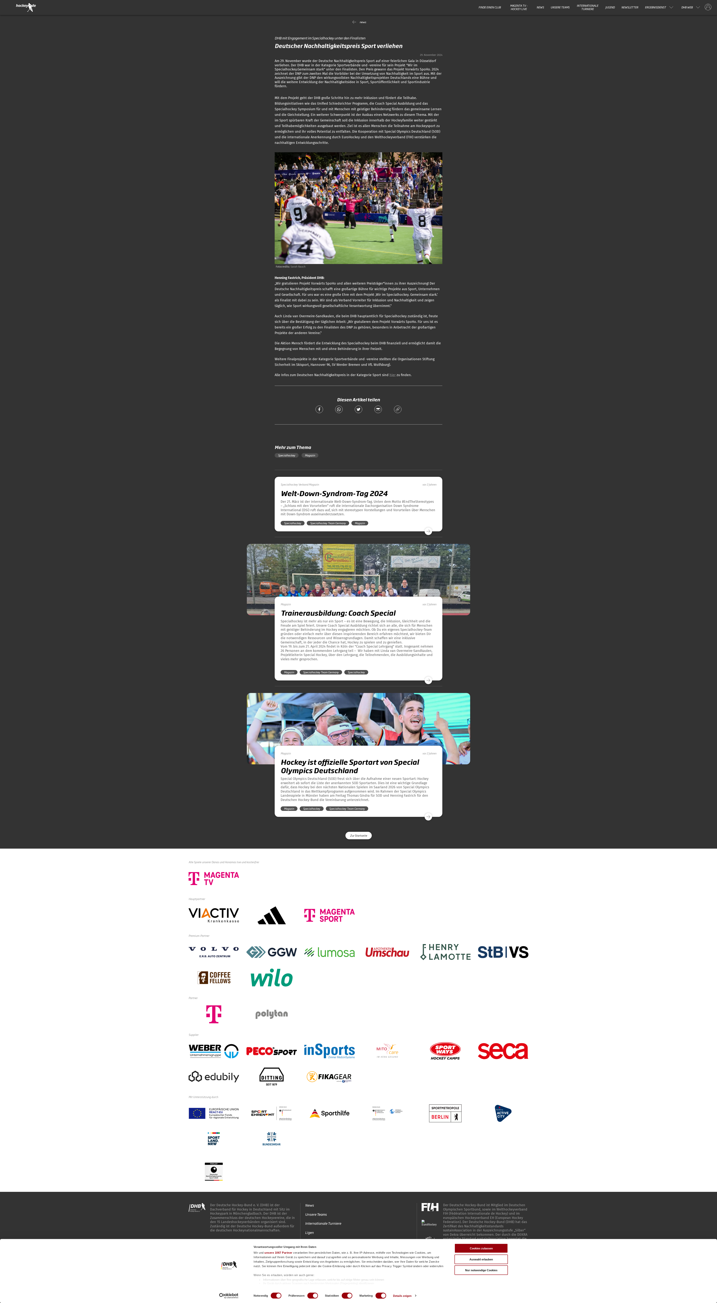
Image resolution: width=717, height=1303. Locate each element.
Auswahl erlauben (481, 1259)
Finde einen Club (490, 7)
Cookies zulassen (481, 1248)
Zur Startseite (358, 835)
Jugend (610, 7)
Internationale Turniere (587, 7)
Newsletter (629, 7)
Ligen (309, 1232)
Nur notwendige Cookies (481, 1270)
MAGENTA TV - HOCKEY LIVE (518, 7)
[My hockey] (708, 7)
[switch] (312, 1296)
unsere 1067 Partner (278, 1252)
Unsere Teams (560, 7)
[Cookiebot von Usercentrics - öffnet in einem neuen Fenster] (228, 1296)
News (540, 7)
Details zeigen (402, 1295)
